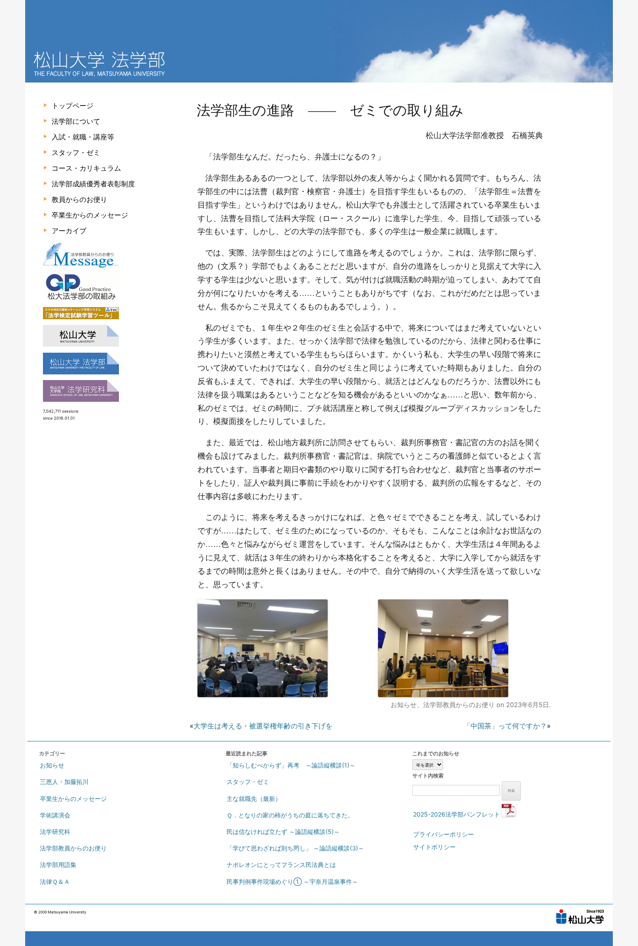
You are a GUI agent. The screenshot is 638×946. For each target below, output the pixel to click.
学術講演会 (55, 815)
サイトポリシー (434, 846)
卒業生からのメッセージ (90, 215)
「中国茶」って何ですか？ (505, 725)
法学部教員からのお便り (459, 705)
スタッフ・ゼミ (76, 152)
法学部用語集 (58, 864)
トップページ (72, 105)
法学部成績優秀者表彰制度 (93, 183)
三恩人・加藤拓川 (64, 781)
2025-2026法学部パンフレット (457, 814)
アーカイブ (69, 230)
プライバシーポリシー (443, 834)
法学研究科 (55, 831)
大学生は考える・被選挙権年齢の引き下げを (263, 725)
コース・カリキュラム (86, 168)
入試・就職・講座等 (83, 136)
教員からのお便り (79, 199)
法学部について (76, 121)
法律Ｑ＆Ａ (55, 881)
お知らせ (404, 705)
